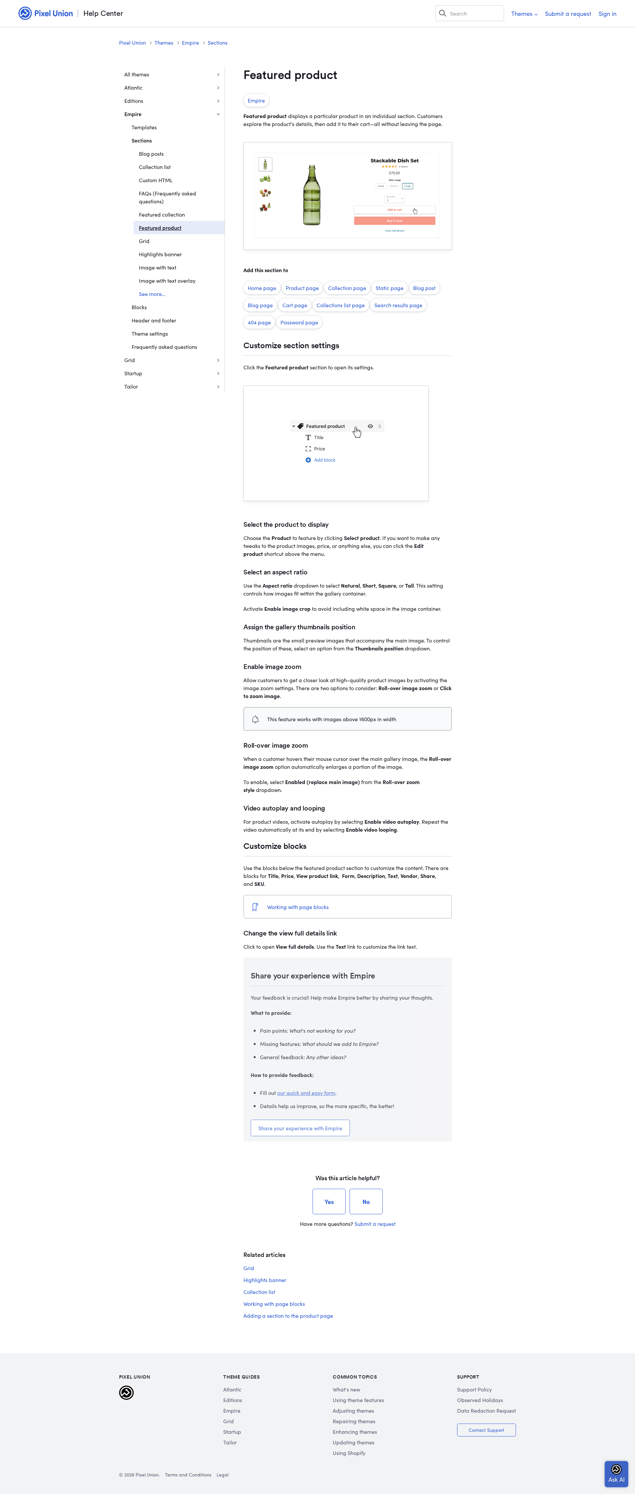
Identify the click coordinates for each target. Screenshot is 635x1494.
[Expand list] (218, 74)
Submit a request (568, 13)
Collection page (347, 287)
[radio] (329, 1201)
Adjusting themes (353, 1410)
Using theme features (358, 1399)
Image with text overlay (167, 280)
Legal (223, 1474)
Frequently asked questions (164, 346)
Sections (218, 42)
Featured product (160, 227)
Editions (133, 100)
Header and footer (154, 320)
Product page (302, 287)
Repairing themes (354, 1421)
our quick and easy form (306, 1092)
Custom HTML (156, 180)
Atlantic (133, 87)
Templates (144, 127)
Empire (190, 42)
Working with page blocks (298, 906)
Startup (133, 373)
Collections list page (341, 305)
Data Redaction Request (486, 1410)
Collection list (155, 166)
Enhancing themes (355, 1431)
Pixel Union (132, 42)
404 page (259, 322)
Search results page (398, 305)
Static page (389, 287)
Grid (144, 240)
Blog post (424, 287)
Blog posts (151, 153)
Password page (299, 322)
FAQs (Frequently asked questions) (167, 197)
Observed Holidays (480, 1399)
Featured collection (162, 214)
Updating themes (353, 1442)
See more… (152, 293)
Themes (521, 13)
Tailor (131, 386)
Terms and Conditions (188, 1474)
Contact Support (486, 1430)
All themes (136, 74)
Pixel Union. (148, 1474)
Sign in (607, 13)
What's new (346, 1389)
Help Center (103, 13)
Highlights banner (160, 254)
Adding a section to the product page (288, 1315)
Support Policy (474, 1389)
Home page (262, 287)
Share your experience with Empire (300, 1128)
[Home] (46, 13)
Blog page (260, 305)
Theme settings (150, 333)
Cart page (294, 305)
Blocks (139, 307)
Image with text (157, 267)
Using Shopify (349, 1452)
